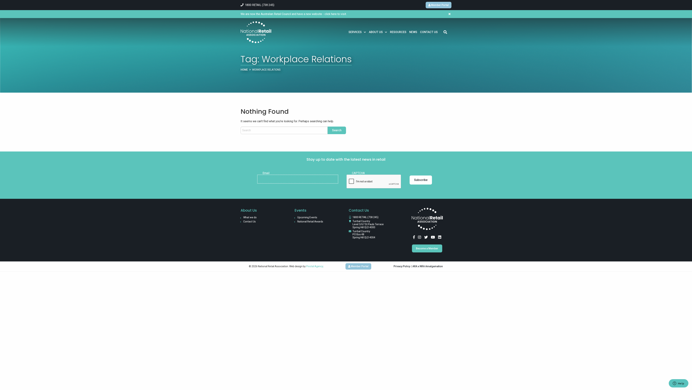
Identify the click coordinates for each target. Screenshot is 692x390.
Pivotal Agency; (315, 266)
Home (244, 69)
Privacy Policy (402, 266)
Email (266, 173)
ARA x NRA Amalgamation (427, 266)
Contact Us (429, 32)
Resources (398, 32)
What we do (250, 217)
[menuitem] (357, 32)
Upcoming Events (307, 217)
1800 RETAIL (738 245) (365, 217)
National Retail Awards (310, 221)
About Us (376, 32)
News (413, 32)
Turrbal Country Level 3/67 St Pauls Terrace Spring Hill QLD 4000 (368, 224)
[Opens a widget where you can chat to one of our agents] (678, 383)
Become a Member (427, 248)
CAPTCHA (358, 173)
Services (355, 32)
